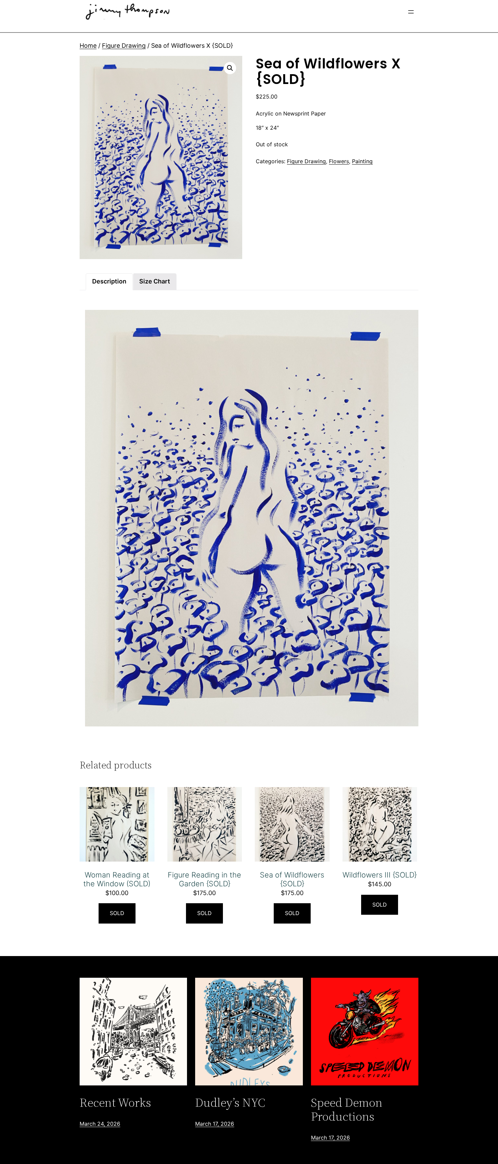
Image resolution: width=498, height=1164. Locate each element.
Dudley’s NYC (230, 1102)
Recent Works (115, 1102)
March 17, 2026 (214, 1123)
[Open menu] (411, 12)
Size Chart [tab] (154, 281)
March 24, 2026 (100, 1123)
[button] (230, 68)
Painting (362, 161)
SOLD (117, 913)
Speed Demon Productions (346, 1110)
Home (88, 45)
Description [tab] (109, 281)
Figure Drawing (124, 45)
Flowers (339, 161)
